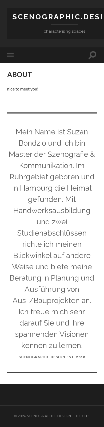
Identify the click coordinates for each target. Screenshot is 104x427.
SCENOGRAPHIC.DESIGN (49, 416)
